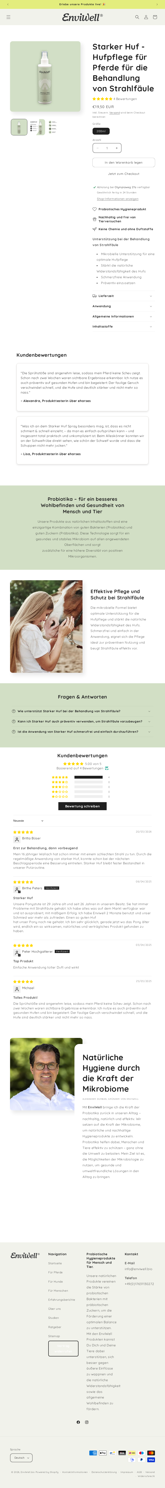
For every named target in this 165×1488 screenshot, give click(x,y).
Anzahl (97, 139)
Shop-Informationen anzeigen (117, 199)
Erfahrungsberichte (61, 1299)
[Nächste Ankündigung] (157, 4)
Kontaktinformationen (75, 1472)
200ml (101, 131)
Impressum (127, 1472)
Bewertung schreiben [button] (82, 806)
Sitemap (54, 1336)
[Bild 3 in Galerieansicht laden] (55, 127)
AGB (139, 1472)
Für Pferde (55, 1272)
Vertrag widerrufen (63, 1348)
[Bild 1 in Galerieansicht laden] (19, 127)
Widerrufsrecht (146, 1476)
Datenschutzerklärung (104, 1472)
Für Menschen (58, 1290)
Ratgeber (54, 1327)
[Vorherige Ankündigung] (7, 4)
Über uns (54, 1309)
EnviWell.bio (28, 1472)
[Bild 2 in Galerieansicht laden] (37, 127)
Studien (53, 1318)
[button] (8, 17)
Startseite (55, 1263)
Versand (114, 112)
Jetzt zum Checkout (123, 174)
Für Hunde (55, 1281)
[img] (23, 832)
